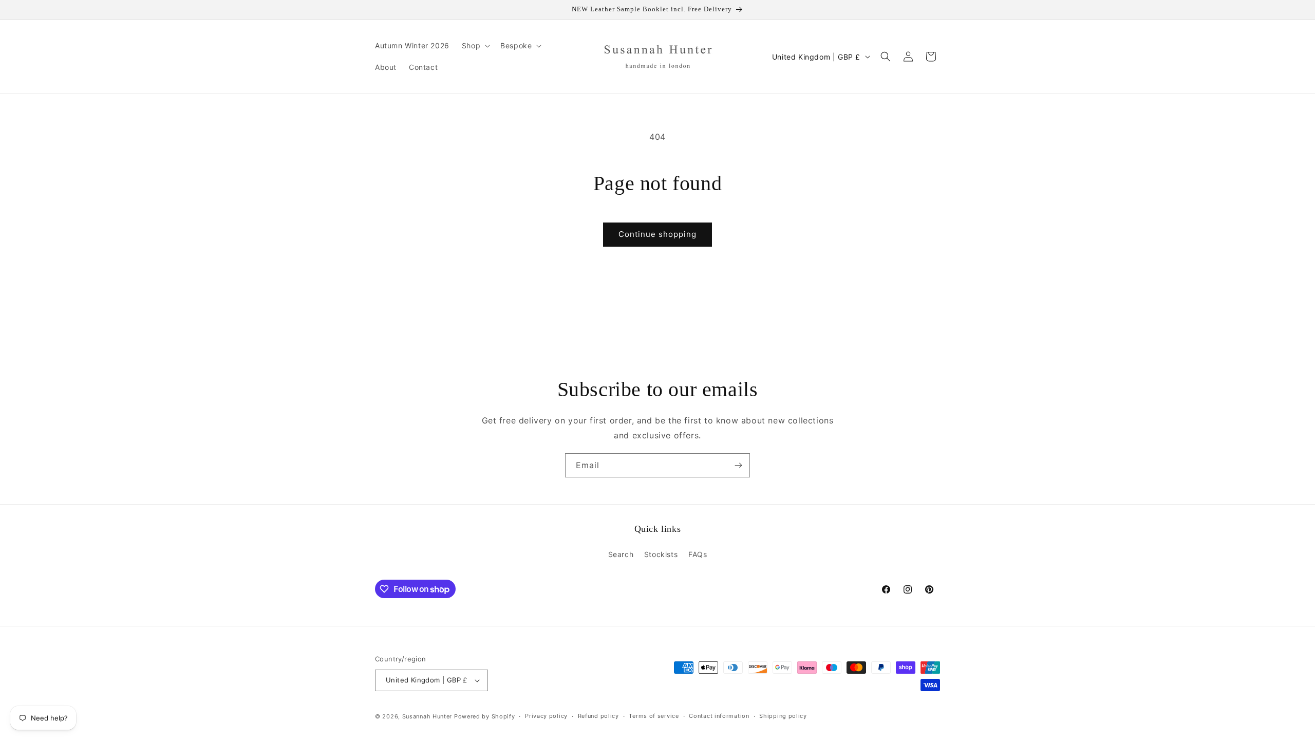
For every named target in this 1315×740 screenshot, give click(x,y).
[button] (475, 46)
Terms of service (654, 715)
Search (621, 554)
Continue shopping (657, 234)
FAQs (697, 554)
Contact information (719, 715)
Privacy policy (546, 715)
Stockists (661, 554)
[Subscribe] (738, 465)
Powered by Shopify (484, 716)
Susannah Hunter (427, 716)
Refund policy (598, 715)
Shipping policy (783, 715)
